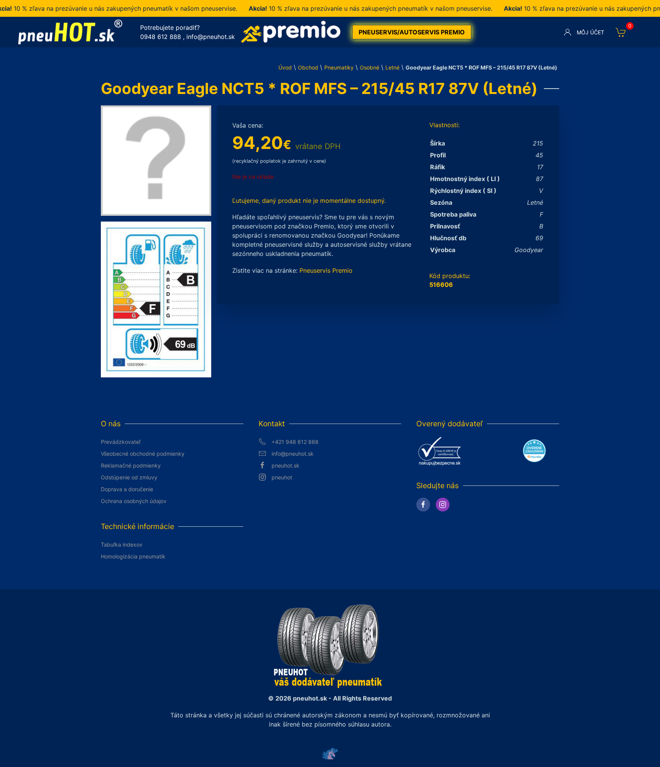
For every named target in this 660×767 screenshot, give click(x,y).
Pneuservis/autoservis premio (412, 32)
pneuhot (282, 477)
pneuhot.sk (285, 465)
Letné (392, 67)
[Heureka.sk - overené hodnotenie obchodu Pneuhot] (534, 450)
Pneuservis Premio (326, 270)
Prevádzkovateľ (121, 442)
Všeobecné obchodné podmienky (142, 453)
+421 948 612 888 (295, 442)
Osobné (369, 67)
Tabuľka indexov (121, 544)
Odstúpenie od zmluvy (129, 477)
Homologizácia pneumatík (133, 556)
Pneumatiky (339, 67)
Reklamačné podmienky (131, 465)
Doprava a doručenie (127, 489)
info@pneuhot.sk (210, 36)
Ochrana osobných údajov (134, 501)
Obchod (308, 67)
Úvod (285, 67)
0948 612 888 (160, 36)
